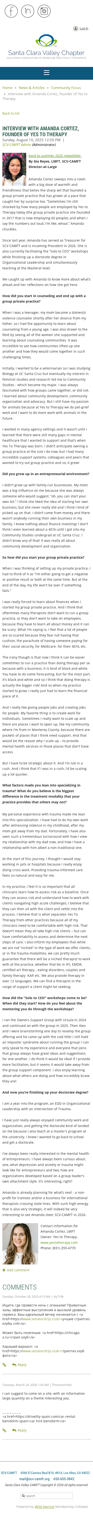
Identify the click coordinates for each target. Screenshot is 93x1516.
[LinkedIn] (28, 11)
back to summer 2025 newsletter (55, 155)
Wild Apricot (44, 1506)
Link (4, 1364)
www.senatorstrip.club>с (42, 1351)
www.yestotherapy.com (59, 1242)
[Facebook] (11, 11)
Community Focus (66, 87)
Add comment (4, 1270)
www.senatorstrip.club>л (43, 1319)
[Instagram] (44, 11)
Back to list (11, 113)
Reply (22, 1364)
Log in (84, 28)
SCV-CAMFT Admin (16, 144)
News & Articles (32, 87)
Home (7, 87)
